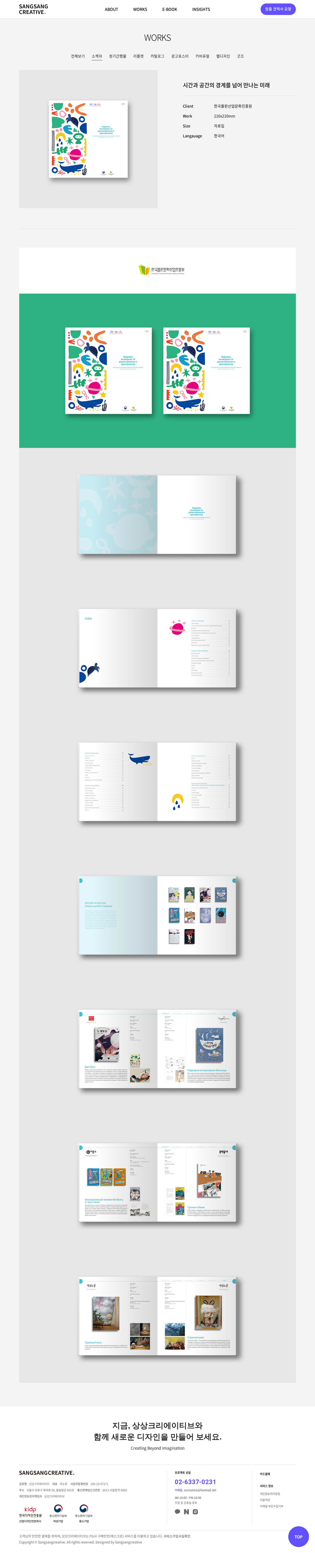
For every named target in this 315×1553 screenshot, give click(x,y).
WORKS (140, 9)
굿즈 (240, 56)
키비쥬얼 (202, 56)
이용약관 (265, 1500)
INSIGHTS (201, 9)
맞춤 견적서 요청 (278, 9)
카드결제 (265, 1474)
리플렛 (138, 56)
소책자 (97, 56)
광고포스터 (180, 56)
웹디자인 (223, 56)
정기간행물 (117, 56)
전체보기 (78, 56)
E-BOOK (169, 9)
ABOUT (111, 9)
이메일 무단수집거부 (271, 1506)
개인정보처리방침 (270, 1494)
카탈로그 (157, 56)
